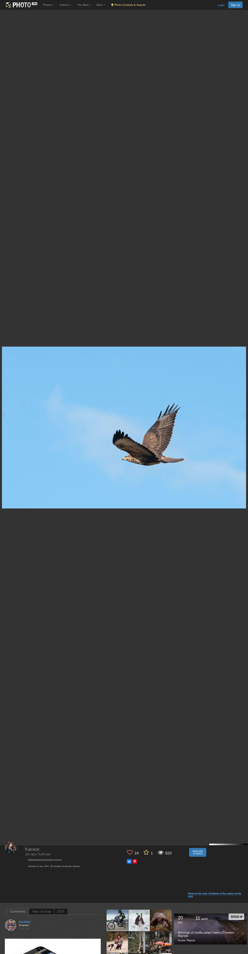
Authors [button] (65, 4)
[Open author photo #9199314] (117, 920)
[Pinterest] (134, 861)
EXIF (61, 911)
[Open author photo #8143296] (161, 942)
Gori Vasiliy (25, 921)
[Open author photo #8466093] (139, 920)
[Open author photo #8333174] (161, 920)
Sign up (235, 4)
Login (221, 5)
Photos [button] (47, 4)
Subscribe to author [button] (197, 852)
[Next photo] (244, 415)
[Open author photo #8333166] (117, 942)
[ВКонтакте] (129, 861)
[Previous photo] (3, 415)
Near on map (41, 911)
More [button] (100, 4)
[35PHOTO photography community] (21, 5)
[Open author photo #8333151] (139, 942)
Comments (18, 911)
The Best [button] (83, 4)
